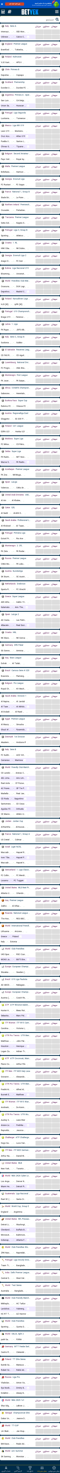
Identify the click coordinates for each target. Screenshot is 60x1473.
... (39, 31)
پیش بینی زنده (42, 1471)
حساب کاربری (6, 1471)
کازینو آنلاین (18, 1471)
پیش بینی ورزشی (54, 1471)
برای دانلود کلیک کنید (14, 4)
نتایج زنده (30, 1471)
